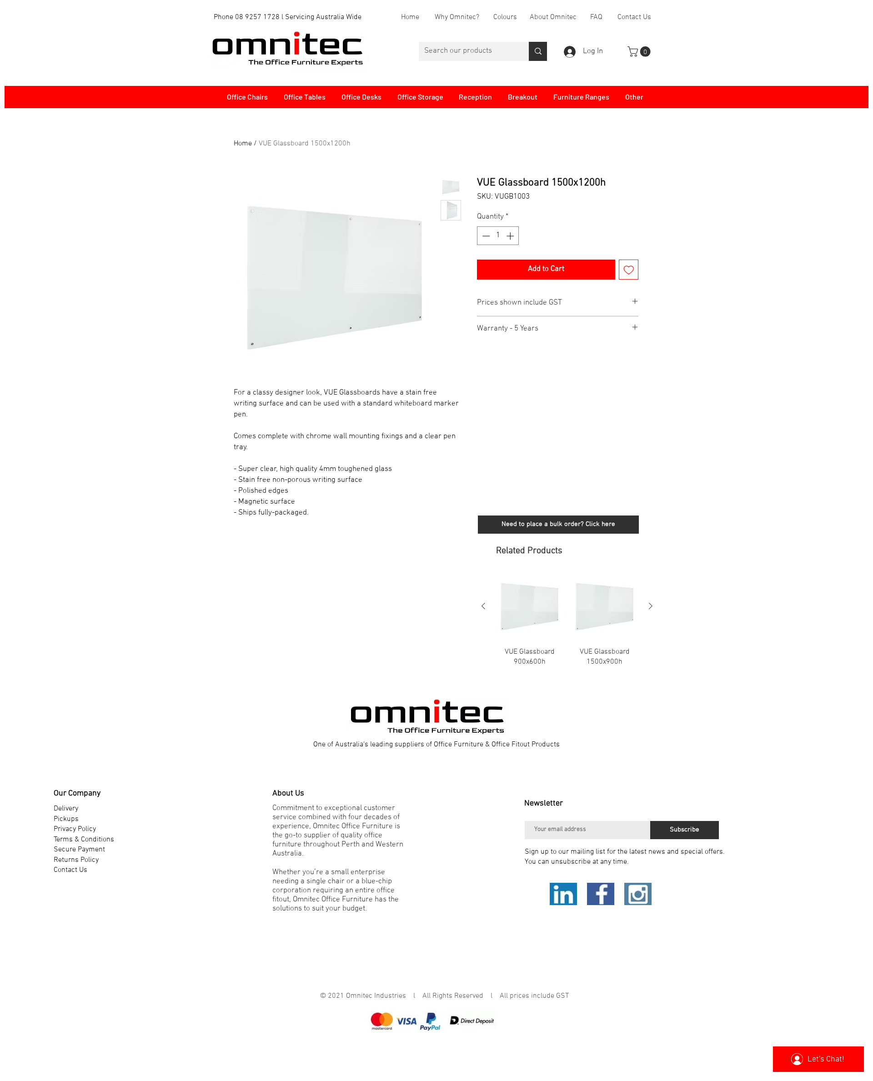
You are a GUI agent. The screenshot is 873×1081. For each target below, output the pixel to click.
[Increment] (511, 236)
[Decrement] (485, 236)
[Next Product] (650, 606)
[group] (567, 625)
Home (243, 143)
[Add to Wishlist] (629, 270)
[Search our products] (538, 51)
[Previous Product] (483, 606)
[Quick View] (529, 607)
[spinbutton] (498, 236)
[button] (640, 51)
